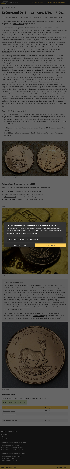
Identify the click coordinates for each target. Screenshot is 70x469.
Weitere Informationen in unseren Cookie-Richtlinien (22, 233)
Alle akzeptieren (50, 245)
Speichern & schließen (19, 245)
